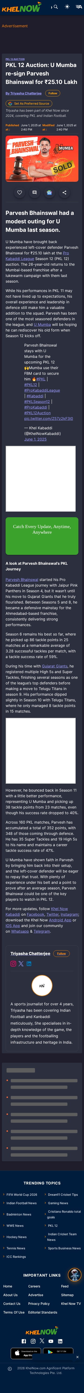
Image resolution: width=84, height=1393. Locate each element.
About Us (10, 1295)
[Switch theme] (67, 7)
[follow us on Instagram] (33, 1341)
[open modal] (74, 1275)
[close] (77, 1357)
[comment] (34, 192)
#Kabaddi (35, 396)
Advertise (35, 1295)
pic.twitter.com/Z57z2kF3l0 (48, 418)
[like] (19, 192)
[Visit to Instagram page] (13, 964)
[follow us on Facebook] (24, 1341)
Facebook (35, 914)
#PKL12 (30, 384)
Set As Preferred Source (31, 103)
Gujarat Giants (54, 666)
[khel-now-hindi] (79, 7)
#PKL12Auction (37, 412)
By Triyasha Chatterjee (24, 93)
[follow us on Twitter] (42, 1341)
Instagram (69, 914)
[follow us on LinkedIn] (60, 1341)
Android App (60, 920)
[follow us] (49, 192)
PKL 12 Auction (15, 59)
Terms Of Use (13, 1312)
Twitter (52, 914)
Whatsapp (20, 931)
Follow (53, 93)
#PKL (41, 379)
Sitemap (67, 1295)
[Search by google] (55, 7)
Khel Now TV (71, 1304)
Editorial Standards (42, 1312)
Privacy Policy (39, 1304)
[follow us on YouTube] (51, 1341)
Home (7, 1286)
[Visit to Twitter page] (21, 964)
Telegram (42, 931)
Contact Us (12, 1304)
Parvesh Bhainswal (22, 579)
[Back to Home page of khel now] (22, 7)
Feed (65, 1286)
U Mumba (42, 324)
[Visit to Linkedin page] (29, 964)
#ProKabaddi (35, 407)
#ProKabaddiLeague (42, 390)
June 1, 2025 (35, 439)
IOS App (13, 925)
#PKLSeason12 (37, 401)
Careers (34, 1286)
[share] (64, 192)
